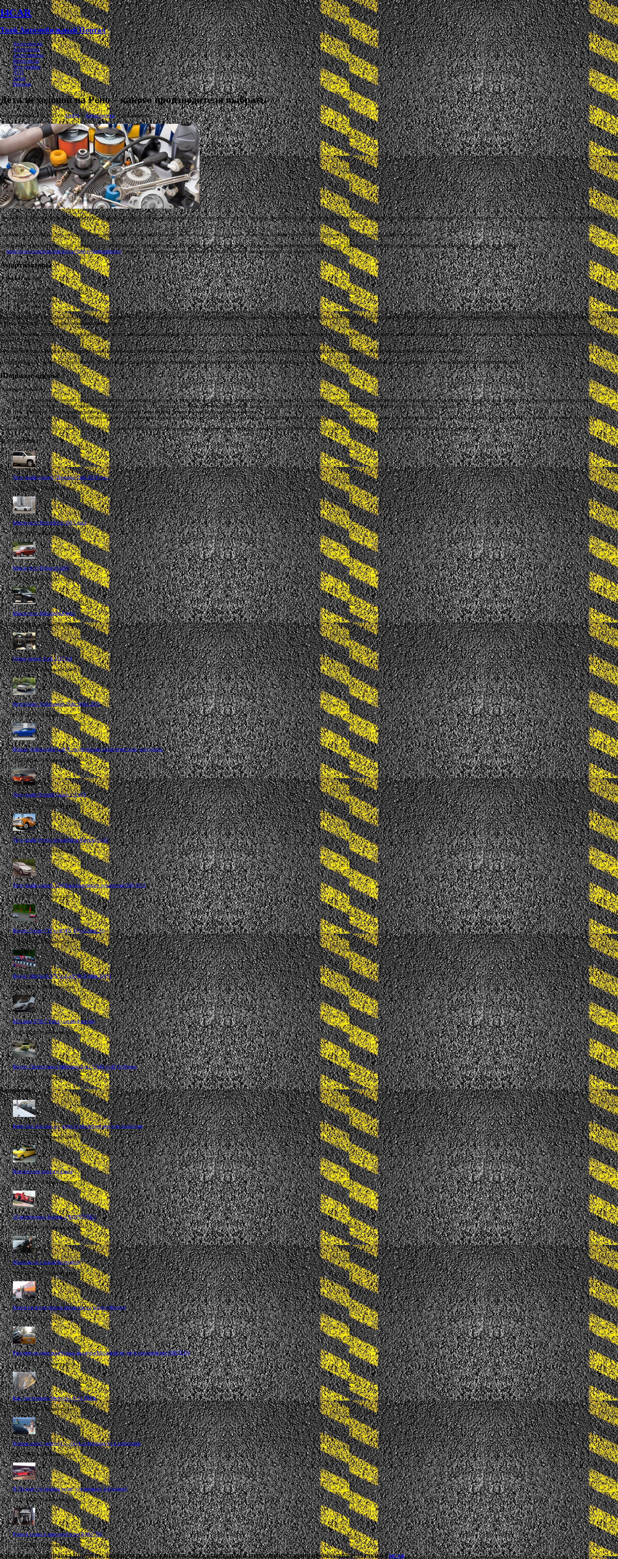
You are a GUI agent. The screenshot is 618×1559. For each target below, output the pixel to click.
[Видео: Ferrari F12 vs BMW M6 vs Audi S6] (24, 919)
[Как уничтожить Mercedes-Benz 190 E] (24, 1387)
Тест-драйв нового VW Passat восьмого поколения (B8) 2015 (79, 885)
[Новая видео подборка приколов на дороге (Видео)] (24, 1296)
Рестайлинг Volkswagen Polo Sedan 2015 (57, 704)
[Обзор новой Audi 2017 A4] (24, 647)
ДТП (18, 72)
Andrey (72, 115)
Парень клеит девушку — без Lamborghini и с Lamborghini (76, 1443)
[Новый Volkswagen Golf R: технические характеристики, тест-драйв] (24, 738)
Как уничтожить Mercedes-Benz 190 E (54, 1398)
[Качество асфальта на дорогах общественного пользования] (24, 1115)
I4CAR (397, 1556)
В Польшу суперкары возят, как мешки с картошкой (70, 1488)
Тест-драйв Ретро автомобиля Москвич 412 (60, 840)
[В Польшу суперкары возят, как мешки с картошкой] (24, 1478)
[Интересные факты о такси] (24, 1160)
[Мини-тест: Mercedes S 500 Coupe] (24, 511)
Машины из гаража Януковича (47, 1262)
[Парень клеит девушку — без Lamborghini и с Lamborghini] (24, 1432)
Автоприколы (28, 55)
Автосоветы (26, 49)
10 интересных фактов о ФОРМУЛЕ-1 (55, 1216)
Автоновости (27, 43)
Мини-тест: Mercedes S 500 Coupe (50, 522)
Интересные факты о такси (42, 1171)
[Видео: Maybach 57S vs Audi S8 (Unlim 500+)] (24, 965)
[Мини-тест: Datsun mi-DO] (24, 557)
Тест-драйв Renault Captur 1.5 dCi (49, 794)
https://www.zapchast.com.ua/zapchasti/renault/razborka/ (63, 251)
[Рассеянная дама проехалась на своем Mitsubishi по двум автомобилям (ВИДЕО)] (24, 1342)
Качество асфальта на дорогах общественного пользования (77, 1126)
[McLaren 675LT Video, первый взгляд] (24, 1010)
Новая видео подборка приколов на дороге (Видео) (69, 1307)
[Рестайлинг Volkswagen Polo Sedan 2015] (24, 693)
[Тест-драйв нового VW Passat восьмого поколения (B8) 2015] (24, 874)
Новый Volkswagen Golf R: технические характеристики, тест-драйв (88, 749)
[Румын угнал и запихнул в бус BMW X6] (24, 1523)
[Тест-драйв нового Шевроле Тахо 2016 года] (24, 466)
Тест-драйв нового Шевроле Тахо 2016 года (61, 477)
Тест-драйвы (27, 66)
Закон (19, 78)
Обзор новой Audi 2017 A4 (42, 658)
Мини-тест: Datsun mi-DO (41, 568)
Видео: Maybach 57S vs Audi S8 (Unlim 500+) (62, 976)
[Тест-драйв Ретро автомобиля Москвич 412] (24, 829)
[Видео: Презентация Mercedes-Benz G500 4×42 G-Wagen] (24, 1055)
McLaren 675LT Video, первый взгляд (54, 1021)
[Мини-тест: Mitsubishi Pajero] (24, 602)
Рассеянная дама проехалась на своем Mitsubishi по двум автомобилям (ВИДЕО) (101, 1352)
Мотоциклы (26, 61)
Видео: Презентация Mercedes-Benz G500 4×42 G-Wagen (74, 1066)
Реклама (22, 84)
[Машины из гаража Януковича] (24, 1251)
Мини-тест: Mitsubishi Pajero (44, 613)
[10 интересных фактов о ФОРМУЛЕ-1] (24, 1206)
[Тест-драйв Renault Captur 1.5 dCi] (24, 783)
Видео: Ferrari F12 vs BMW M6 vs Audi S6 (58, 930)
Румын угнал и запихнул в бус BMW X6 (57, 1534)
